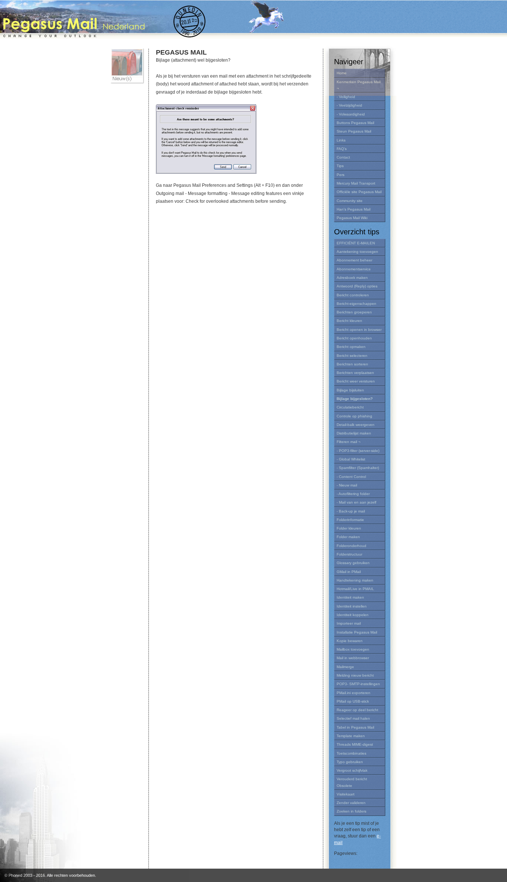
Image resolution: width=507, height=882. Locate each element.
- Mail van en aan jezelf (356, 502)
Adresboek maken (352, 278)
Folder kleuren (349, 528)
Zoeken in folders (351, 811)
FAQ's (342, 149)
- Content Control (351, 477)
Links (341, 140)
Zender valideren (351, 803)
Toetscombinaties (351, 753)
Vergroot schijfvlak (352, 770)
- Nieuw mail (347, 485)
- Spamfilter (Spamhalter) (358, 468)
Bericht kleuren (349, 321)
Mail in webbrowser (353, 658)
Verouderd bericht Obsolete (352, 782)
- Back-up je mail (351, 511)
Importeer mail (349, 623)
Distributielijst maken (354, 433)
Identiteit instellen (352, 606)
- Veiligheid (346, 97)
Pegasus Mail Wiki (352, 218)
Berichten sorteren (352, 364)
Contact (343, 157)
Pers (340, 175)
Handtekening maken (355, 580)
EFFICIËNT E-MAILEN (356, 243)
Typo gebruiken (350, 762)
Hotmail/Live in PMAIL (355, 589)
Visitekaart (345, 794)
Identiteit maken (350, 597)
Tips (340, 166)
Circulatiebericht (350, 407)
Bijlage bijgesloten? (355, 399)
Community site (350, 201)
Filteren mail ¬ (348, 442)
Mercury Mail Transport (356, 183)
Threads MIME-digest (355, 744)
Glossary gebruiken (353, 563)
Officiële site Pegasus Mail (359, 192)
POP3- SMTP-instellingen (358, 684)
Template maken (351, 736)
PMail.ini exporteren (353, 693)
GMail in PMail (349, 572)
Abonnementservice (354, 269)
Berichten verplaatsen (355, 373)
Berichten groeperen (354, 312)
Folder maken (348, 537)
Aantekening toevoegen (357, 252)
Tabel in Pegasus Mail (355, 727)
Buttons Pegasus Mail (355, 123)
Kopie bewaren (350, 641)
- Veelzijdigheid (349, 105)
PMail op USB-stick (353, 701)
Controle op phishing (354, 416)
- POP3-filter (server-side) (358, 451)
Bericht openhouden (354, 338)
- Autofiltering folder (353, 494)
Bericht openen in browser (359, 330)
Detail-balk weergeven (355, 425)
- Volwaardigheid (351, 114)
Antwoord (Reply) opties (357, 286)
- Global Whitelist (351, 459)
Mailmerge (345, 667)
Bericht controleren (353, 295)
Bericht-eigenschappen (356, 304)
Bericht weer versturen (356, 381)
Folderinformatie (350, 520)
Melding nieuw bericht (355, 675)
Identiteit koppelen (353, 615)
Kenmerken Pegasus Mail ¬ (358, 85)
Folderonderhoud (351, 546)
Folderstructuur (349, 554)
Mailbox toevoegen (353, 649)
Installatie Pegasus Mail (357, 632)
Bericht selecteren (352, 356)
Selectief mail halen (353, 718)
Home (342, 73)
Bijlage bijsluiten (350, 390)
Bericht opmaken (351, 347)
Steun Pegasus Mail (354, 131)
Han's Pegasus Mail (353, 209)
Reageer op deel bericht (357, 710)
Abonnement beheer (354, 260)
